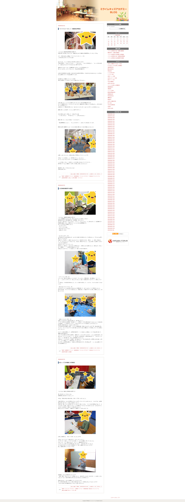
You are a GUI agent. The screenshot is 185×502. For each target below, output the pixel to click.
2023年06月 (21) (111, 181)
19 (123, 41)
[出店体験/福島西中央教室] (80, 203)
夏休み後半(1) (110, 69)
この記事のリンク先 (92, 486)
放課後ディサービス (79, 488)
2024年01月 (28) (111, 169)
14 (108, 41)
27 (127, 43)
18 (120, 41)
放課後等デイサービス (69, 176)
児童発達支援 (76, 176)
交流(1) (109, 106)
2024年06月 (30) (111, 160)
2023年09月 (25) (111, 176)
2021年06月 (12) (111, 224)
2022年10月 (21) (111, 196)
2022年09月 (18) (111, 197)
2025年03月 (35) (111, 144)
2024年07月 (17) (111, 158)
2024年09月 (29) (111, 155)
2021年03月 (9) (111, 230)
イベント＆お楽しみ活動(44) (114, 85)
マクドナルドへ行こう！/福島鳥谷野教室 (70, 28)
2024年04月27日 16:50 (84, 486)
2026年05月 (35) (111, 119)
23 (114, 43)
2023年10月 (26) (111, 174)
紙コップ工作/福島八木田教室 (67, 362)
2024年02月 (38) (111, 167)
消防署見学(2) (110, 67)
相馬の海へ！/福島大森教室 (113, 52)
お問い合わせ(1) (111, 83)
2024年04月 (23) (111, 164)
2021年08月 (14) (111, 221)
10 (117, 40)
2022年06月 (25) (111, 203)
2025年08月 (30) (111, 135)
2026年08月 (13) (111, 114)
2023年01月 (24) (111, 190)
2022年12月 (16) (111, 192)
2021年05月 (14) (111, 226)
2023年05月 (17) (111, 183)
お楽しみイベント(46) (112, 78)
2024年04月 (117, 35)
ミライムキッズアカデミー (84, 176)
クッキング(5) (110, 74)
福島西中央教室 (65, 351)
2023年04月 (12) (111, 185)
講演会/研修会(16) (111, 92)
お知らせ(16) (110, 108)
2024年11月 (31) (111, 151)
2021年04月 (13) (111, 228)
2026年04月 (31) (111, 121)
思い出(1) (110, 103)
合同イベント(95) (111, 76)
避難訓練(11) (110, 86)
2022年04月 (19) (111, 206)
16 (114, 41)
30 (114, 45)
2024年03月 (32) (111, 165)
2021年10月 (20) (111, 217)
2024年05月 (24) (111, 162)
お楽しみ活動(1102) (112, 101)
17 (117, 41)
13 (127, 40)
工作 (73, 490)
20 (127, 41)
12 (123, 40)
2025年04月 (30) (111, 142)
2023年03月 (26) (111, 187)
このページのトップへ (115, 497)
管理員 (78, 486)
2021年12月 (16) (111, 214)
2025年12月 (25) (111, 128)
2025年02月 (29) (111, 146)
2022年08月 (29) (111, 199)
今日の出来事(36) (111, 104)
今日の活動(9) (110, 81)
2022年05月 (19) (111, 205)
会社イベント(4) (111, 79)
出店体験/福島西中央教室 (65, 188)
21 (108, 43)
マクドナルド (80, 177)
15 (111, 41)
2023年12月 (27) (111, 171)
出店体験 (69, 351)
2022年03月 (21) (111, 208)
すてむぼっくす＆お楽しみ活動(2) (115, 65)
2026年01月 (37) (111, 126)
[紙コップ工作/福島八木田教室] (80, 377)
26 (123, 43)
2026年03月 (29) (111, 123)
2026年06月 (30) (111, 117)
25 (120, 43)
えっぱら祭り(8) (111, 72)
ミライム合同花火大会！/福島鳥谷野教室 (116, 56)
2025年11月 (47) (111, 130)
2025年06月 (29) (111, 139)
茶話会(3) (110, 70)
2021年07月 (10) (111, 222)
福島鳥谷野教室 (65, 177)
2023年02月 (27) (111, 189)
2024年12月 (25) (111, 149)
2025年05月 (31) (111, 140)
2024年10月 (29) (111, 153)
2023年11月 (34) (111, 173)
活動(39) (109, 88)
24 (117, 43)
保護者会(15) (110, 94)
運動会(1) (110, 97)
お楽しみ (69, 177)
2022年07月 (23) (111, 201)
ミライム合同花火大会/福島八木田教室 (116, 54)
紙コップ (69, 490)
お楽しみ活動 (73, 486)
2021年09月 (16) (111, 219)
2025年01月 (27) (111, 148)
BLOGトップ (99, 486)
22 (111, 43)
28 (108, 45)
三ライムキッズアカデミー (70, 488)
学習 (75, 490)
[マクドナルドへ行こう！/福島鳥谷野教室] (80, 40)
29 (111, 45)
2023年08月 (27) (111, 178)
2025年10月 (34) (111, 131)
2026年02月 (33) (111, 124)
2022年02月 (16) (111, 210)
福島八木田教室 (65, 490)
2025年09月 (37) (111, 133)
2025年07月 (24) (111, 137)
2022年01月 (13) (111, 212)
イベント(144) (111, 90)
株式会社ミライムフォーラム (95, 176)
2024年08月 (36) (111, 156)
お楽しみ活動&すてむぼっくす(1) (115, 63)
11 (120, 40)
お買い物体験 (74, 177)
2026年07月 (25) (111, 115)
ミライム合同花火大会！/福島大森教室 (116, 50)
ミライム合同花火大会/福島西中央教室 (116, 58)
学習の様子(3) (110, 95)
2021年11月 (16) (111, 215)
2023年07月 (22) (111, 180)
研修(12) (109, 99)
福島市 (63, 176)
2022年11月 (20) (111, 194)
